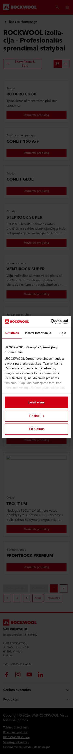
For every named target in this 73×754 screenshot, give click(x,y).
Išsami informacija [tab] (38, 333)
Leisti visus (36, 402)
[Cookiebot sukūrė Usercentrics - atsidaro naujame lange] (51, 321)
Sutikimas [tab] (12, 333)
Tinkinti (34, 415)
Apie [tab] (62, 333)
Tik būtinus (36, 429)
